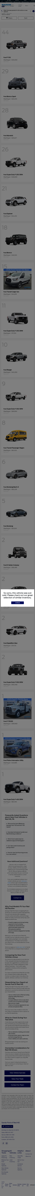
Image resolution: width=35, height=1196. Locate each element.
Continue (17, 602)
